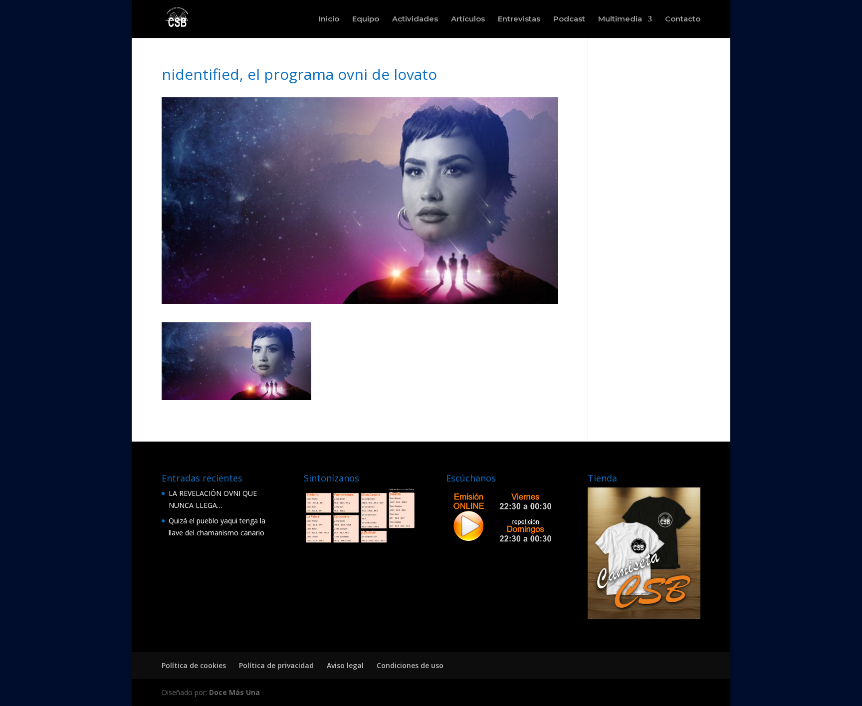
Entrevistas (519, 19)
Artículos (468, 19)
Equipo (365, 19)
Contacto (682, 19)
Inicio (329, 19)
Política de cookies (194, 665)
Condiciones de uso (410, 665)
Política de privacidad (276, 665)
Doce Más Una (234, 692)
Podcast (569, 19)
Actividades (415, 19)
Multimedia (620, 19)
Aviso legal (345, 665)
